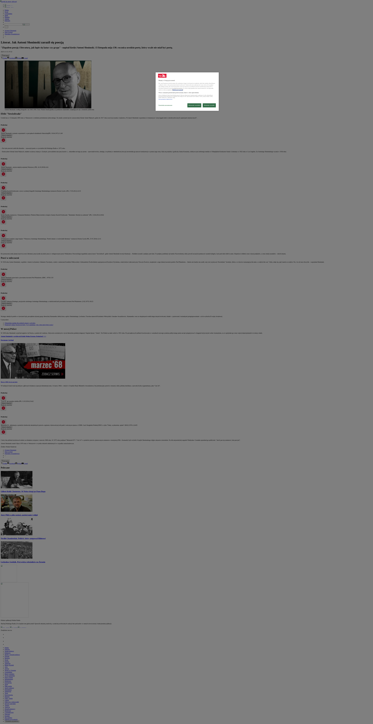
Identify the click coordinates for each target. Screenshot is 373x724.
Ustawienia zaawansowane (165, 105)
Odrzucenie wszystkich (194, 105)
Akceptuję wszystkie (209, 105)
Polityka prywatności (178, 89)
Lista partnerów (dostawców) (165, 99)
